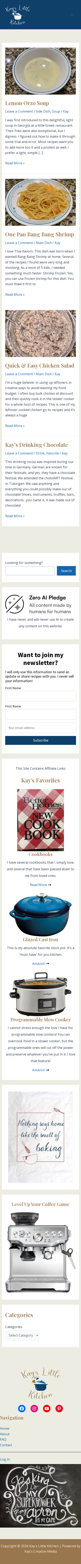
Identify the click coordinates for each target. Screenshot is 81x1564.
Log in (5, 1459)
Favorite (52, 453)
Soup (56, 111)
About (5, 1434)
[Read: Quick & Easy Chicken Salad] (40, 333)
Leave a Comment (19, 111)
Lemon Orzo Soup (27, 103)
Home (4, 1428)
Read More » (15, 163)
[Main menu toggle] (72, 14)
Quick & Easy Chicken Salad (39, 365)
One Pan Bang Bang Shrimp (39, 234)
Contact (6, 1445)
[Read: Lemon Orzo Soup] (40, 70)
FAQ (3, 1439)
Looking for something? (24, 562)
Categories (13, 1327)
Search (66, 571)
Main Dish (44, 242)
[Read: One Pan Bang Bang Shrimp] (40, 202)
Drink (40, 453)
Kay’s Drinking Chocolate (36, 444)
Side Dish (43, 111)
